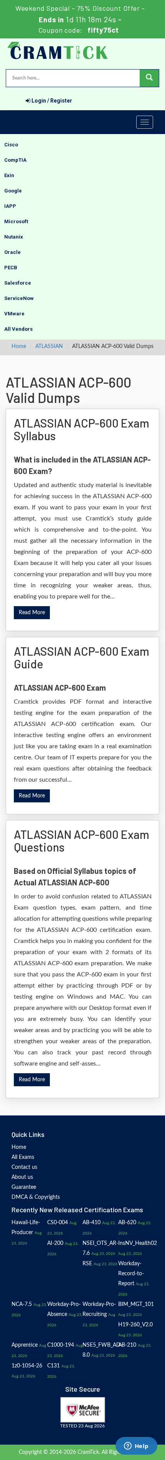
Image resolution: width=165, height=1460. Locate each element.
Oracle (12, 252)
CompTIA (15, 160)
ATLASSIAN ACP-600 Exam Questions (81, 840)
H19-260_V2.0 (135, 1324)
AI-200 (55, 1243)
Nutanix (13, 237)
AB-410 (91, 1222)
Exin (9, 175)
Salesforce (17, 283)
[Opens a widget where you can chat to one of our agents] (136, 1446)
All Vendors (18, 329)
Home (19, 346)
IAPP (10, 206)
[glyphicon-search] (149, 78)
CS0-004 (57, 1222)
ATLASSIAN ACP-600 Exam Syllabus (81, 429)
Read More (32, 612)
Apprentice (25, 1345)
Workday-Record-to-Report (131, 1273)
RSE (87, 1263)
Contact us (24, 1167)
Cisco (11, 144)
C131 (53, 1366)
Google (13, 191)
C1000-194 (60, 1345)
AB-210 (127, 1345)
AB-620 (127, 1222)
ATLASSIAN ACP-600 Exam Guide (81, 657)
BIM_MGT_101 (136, 1304)
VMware (14, 314)
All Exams (23, 1157)
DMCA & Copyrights (36, 1197)
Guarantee (24, 1187)
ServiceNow (19, 298)
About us (22, 1177)
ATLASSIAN (49, 346)
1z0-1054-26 (27, 1366)
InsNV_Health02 (137, 1243)
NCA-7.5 (22, 1304)
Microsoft (16, 221)
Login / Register (51, 101)
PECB (10, 267)
